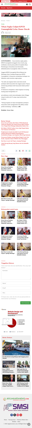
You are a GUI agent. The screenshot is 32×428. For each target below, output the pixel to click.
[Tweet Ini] (19, 151)
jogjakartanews (8, 32)
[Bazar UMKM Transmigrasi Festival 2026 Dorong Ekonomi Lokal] (8, 364)
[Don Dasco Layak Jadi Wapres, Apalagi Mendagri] (8, 193)
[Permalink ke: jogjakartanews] (2, 32)
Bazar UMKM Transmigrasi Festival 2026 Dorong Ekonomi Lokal (8, 371)
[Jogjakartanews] (11, 4)
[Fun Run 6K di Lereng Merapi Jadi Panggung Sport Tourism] (16, 347)
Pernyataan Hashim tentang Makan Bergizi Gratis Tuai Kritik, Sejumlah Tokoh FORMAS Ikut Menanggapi (15, 138)
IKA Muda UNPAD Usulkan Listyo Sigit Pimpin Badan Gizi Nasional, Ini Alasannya (15, 129)
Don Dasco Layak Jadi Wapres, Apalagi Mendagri (13, 141)
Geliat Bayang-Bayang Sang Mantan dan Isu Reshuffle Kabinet (14, 144)
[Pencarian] (30, 4)
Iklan (19, 421)
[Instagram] (17, 415)
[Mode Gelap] (27, 4)
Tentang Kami (12, 419)
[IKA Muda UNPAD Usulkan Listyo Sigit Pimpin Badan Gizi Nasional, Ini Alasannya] (24, 162)
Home (5, 419)
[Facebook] (11, 415)
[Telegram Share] (26, 151)
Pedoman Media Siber (22, 419)
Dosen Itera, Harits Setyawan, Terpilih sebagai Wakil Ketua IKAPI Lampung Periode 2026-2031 (8, 385)
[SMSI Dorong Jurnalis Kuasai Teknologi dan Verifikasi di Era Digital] (23, 378)
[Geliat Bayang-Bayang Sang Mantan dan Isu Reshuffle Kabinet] (24, 193)
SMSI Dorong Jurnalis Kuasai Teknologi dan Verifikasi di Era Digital (23, 385)
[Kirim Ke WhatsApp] (29, 151)
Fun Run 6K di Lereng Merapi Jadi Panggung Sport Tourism (15, 357)
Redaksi (14, 421)
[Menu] (2, 4)
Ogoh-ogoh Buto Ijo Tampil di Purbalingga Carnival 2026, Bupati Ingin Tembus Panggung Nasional (23, 371)
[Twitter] (14, 415)
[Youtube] (20, 415)
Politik (2, 24)
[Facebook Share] (16, 151)
